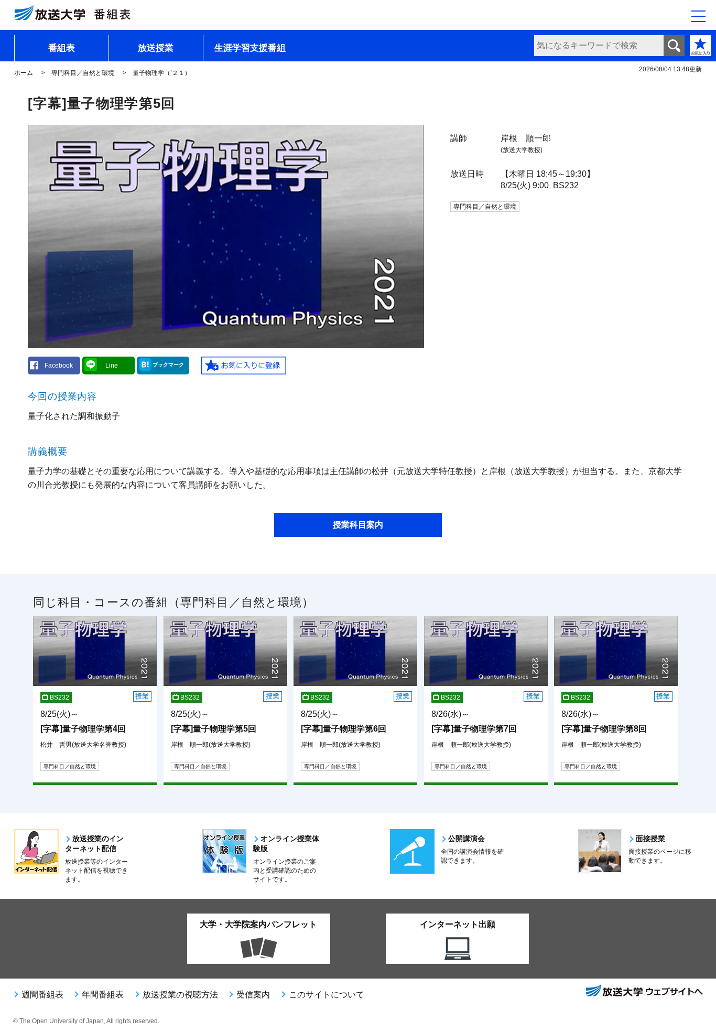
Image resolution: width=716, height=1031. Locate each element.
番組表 (61, 48)
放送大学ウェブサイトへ (643, 992)
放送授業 (155, 48)
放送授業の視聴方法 (180, 994)
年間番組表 (103, 994)
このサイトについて (326, 994)
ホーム (23, 73)
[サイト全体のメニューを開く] (698, 16)
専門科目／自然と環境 (82, 73)
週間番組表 (42, 994)
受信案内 (253, 994)
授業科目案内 (358, 524)
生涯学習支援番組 (250, 48)
